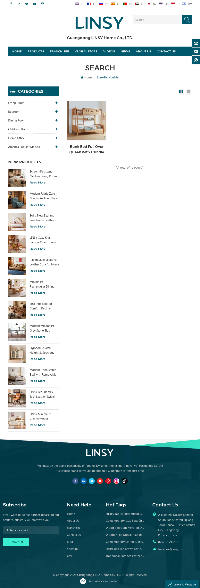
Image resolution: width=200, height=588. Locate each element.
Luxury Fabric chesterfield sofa (125, 514)
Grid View (181, 92)
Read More (38, 182)
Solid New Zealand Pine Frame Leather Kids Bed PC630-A (42, 217)
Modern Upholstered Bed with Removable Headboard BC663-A (43, 372)
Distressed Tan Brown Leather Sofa (125, 549)
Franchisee (59, 51)
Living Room (16, 103)
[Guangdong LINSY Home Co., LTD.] (100, 21)
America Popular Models (24, 147)
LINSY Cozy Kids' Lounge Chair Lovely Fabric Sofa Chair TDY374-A (43, 240)
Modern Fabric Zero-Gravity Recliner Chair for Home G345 (43, 196)
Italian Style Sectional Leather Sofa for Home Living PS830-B (44, 262)
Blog (70, 542)
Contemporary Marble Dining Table (125, 542)
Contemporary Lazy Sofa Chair (125, 520)
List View (188, 92)
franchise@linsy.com (171, 549)
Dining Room (16, 120)
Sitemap (72, 549)
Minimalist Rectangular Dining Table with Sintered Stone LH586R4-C (42, 284)
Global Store (86, 51)
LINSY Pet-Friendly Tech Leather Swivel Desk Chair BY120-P (42, 394)
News (125, 51)
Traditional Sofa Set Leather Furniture (125, 556)
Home (17, 51)
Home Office (16, 138)
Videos (109, 51)
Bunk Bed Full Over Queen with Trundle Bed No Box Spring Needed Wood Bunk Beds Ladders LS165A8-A (86, 150)
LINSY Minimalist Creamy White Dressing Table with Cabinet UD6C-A (42, 416)
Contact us (166, 51)
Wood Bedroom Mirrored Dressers (125, 528)
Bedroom (14, 111)
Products (36, 51)
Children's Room (18, 129)
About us (143, 51)
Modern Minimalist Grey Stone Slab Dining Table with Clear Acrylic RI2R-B (42, 328)
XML (70, 556)
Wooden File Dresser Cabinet (124, 535)
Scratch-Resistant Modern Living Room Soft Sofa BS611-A (43, 173)
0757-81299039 (168, 542)
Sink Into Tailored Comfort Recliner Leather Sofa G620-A (43, 306)
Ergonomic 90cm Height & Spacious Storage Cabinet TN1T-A (42, 350)
